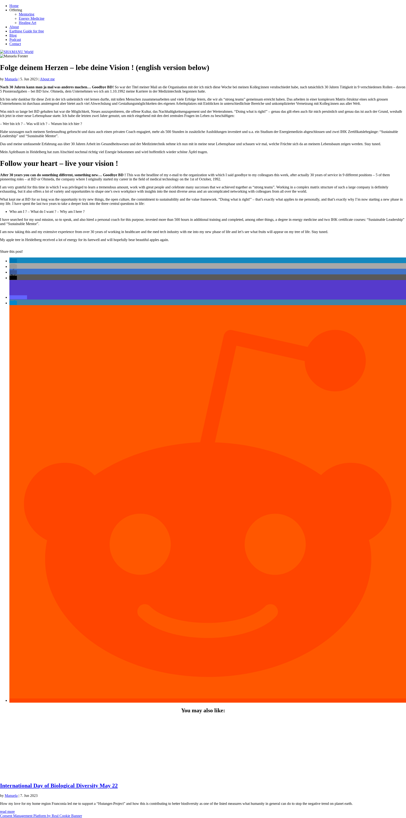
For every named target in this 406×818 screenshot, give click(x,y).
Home (14, 6)
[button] (13, 261)
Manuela (11, 79)
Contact (15, 44)
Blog (13, 35)
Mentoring (26, 14)
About (14, 27)
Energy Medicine (31, 18)
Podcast (15, 40)
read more (7, 812)
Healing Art (27, 23)
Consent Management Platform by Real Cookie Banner (41, 816)
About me (47, 79)
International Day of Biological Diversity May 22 (59, 786)
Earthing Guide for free (26, 31)
